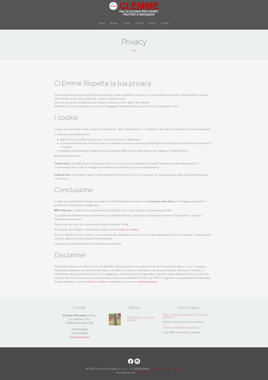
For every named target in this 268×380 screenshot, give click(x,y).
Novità (152, 23)
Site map (167, 368)
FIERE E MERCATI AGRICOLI (182, 327)
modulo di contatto (95, 281)
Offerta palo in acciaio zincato (141, 318)
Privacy (178, 368)
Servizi (127, 23)
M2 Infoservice (144, 372)
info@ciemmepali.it (147, 281)
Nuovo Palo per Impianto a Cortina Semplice (185, 316)
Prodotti (140, 23)
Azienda (114, 23)
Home (102, 23)
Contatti (165, 23)
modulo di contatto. (128, 229)
